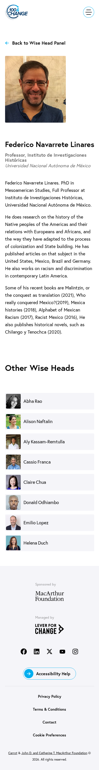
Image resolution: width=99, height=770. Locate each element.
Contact (49, 722)
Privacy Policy (49, 696)
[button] (19, 12)
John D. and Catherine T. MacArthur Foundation (54, 753)
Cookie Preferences (49, 735)
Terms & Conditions (49, 709)
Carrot (12, 753)
